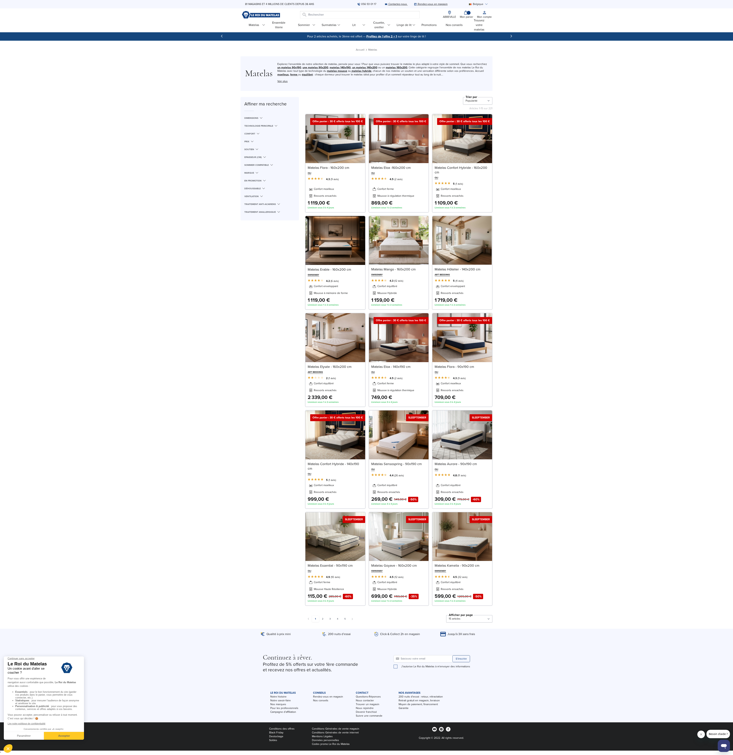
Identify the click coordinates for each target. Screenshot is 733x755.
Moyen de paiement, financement (418, 704)
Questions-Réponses (368, 697)
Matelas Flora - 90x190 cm (454, 366)
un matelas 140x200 (364, 68)
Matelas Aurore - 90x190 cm (456, 463)
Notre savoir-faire (280, 700)
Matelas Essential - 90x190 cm (330, 565)
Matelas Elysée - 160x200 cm (330, 366)
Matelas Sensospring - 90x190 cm (396, 463)
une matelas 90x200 (315, 68)
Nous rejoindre (365, 708)
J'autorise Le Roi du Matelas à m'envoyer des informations (435, 666)
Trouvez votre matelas (479, 25)
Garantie (403, 708)
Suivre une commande (369, 716)
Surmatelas (329, 25)
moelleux (283, 75)
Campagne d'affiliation (283, 712)
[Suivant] (511, 36)
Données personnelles (325, 740)
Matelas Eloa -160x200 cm (391, 167)
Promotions (429, 25)
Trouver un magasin (367, 704)
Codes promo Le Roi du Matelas (331, 744)
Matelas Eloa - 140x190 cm (391, 366)
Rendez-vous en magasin (328, 697)
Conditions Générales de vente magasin (335, 729)
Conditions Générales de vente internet (335, 733)
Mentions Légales (322, 736)
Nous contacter (365, 700)
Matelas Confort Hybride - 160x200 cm (461, 170)
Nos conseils (454, 25)
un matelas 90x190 (289, 68)
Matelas (254, 25)
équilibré (307, 75)
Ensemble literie (278, 25)
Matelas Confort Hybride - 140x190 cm (333, 466)
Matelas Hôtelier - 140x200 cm (457, 269)
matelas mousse (337, 71)
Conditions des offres (282, 729)
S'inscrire (461, 659)
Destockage (276, 736)
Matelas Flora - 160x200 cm (328, 167)
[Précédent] (222, 36)
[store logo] (261, 14)
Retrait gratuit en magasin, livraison (419, 700)
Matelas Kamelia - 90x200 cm (457, 565)
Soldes (273, 740)
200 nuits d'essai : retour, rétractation (421, 697)
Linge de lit (404, 25)
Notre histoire (278, 697)
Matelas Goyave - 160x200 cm (394, 565)
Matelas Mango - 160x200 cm (393, 269)
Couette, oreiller (379, 25)
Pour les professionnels (284, 708)
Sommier (304, 25)
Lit (354, 25)
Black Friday (276, 733)
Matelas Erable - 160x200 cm (329, 269)
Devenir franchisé (366, 712)
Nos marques (278, 704)
